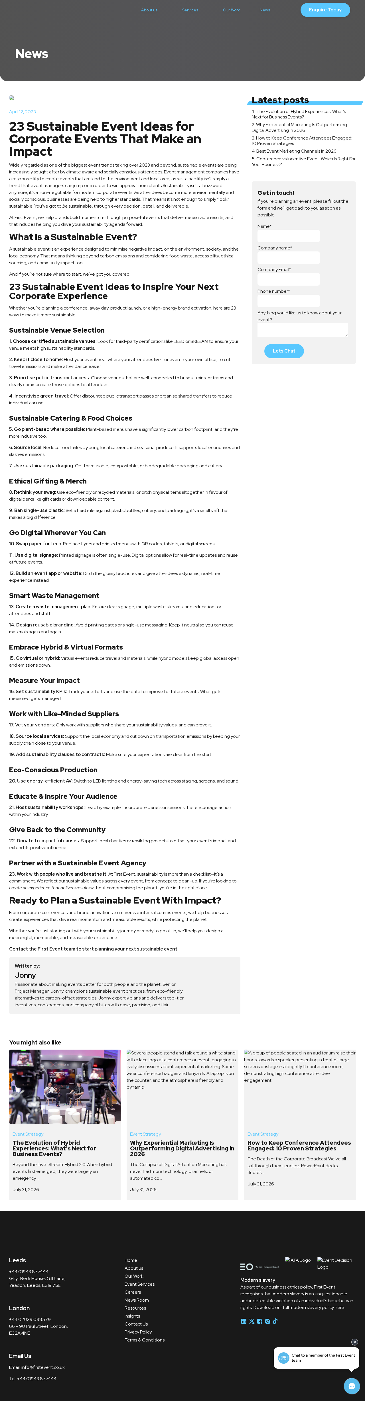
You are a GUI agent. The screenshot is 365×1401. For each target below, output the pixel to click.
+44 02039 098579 (30, 1319)
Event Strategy (28, 1134)
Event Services (140, 1284)
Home (131, 1260)
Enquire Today (325, 10)
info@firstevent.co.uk (43, 1367)
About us (149, 10)
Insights (132, 1316)
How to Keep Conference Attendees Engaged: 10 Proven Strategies (302, 140)
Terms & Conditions (145, 1340)
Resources (135, 1308)
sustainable (189, 165)
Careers (133, 1292)
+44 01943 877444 (29, 1272)
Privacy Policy (138, 1332)
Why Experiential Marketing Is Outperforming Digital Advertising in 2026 (299, 127)
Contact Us (136, 1324)
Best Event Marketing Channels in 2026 (296, 151)
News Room (137, 1300)
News (265, 10)
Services (190, 10)
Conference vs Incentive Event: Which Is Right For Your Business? (304, 161)
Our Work (231, 10)
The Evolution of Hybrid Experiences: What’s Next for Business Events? (299, 114)
